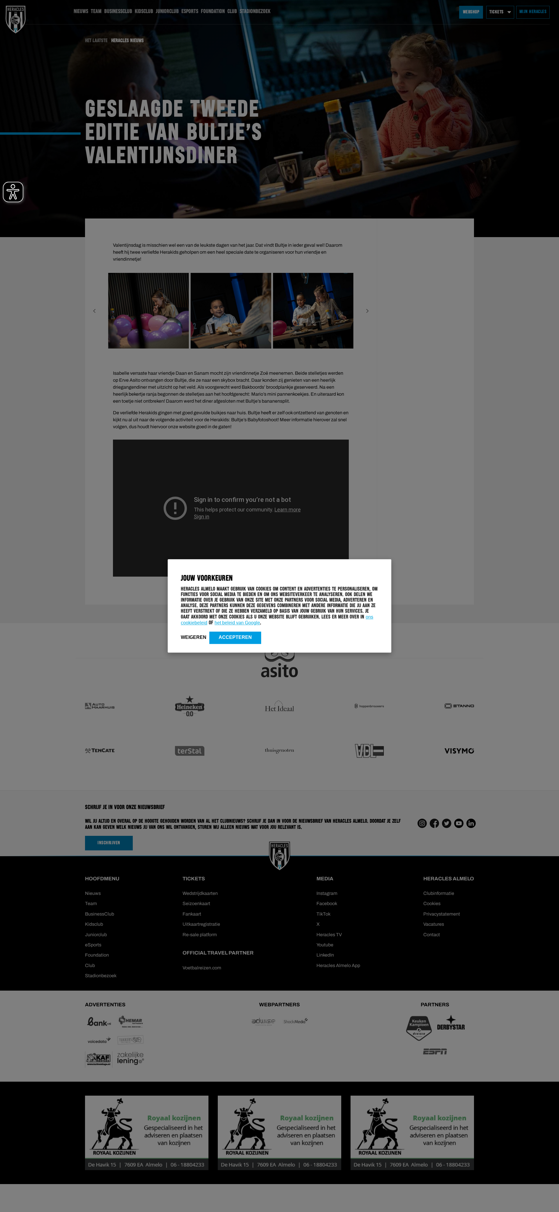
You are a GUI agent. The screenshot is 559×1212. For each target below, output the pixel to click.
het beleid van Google (237, 622)
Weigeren (193, 637)
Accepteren (235, 637)
